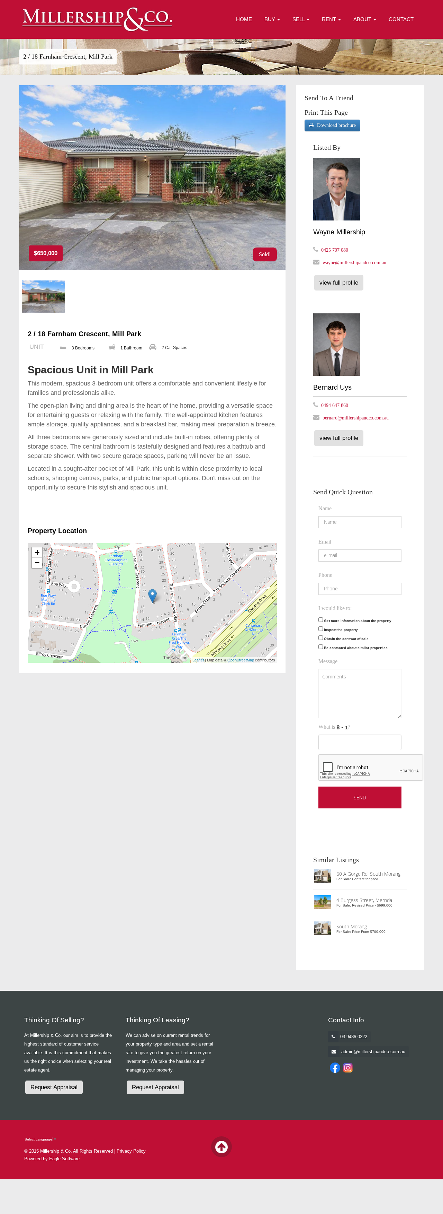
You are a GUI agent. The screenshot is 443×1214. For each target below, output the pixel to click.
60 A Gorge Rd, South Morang (368, 873)
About (363, 19)
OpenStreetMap (240, 659)
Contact (401, 19)
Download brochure (336, 125)
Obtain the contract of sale (346, 639)
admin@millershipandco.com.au (373, 1051)
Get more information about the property (357, 621)
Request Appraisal (54, 1087)
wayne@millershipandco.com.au (354, 262)
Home (244, 19)
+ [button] (37, 552)
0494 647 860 (334, 405)
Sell (299, 19)
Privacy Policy (131, 1151)
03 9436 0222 (353, 1036)
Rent (329, 19)
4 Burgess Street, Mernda (364, 900)
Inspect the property (341, 630)
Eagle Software (64, 1158)
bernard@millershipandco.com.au (356, 417)
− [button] (37, 562)
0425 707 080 (334, 250)
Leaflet (198, 659)
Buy (270, 19)
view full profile (338, 282)
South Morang (351, 926)
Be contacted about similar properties (356, 648)
